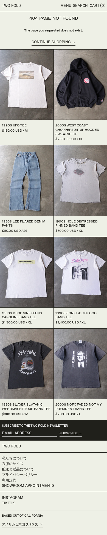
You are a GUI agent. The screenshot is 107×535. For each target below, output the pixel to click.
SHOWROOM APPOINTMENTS (28, 486)
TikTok (8, 503)
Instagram (12, 498)
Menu (65, 6)
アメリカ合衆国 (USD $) (20, 524)
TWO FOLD (11, 6)
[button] (80, 6)
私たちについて (14, 458)
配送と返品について (18, 469)
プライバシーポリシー (20, 475)
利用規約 (9, 480)
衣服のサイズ (12, 464)
